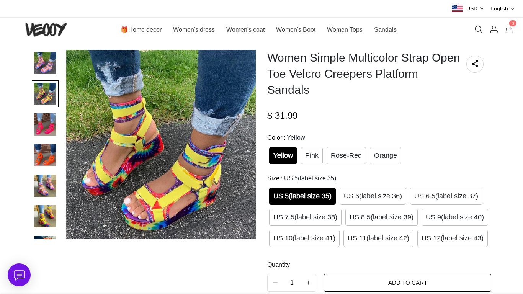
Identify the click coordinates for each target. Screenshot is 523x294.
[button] (475, 9)
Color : (286, 137)
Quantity (278, 264)
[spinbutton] (291, 283)
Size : (301, 178)
